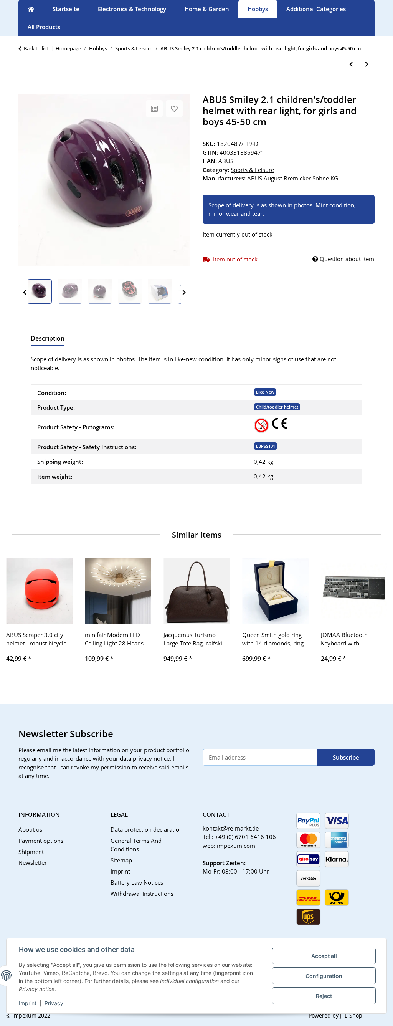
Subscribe (346, 757)
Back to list (36, 48)
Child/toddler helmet (277, 407)
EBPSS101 (265, 446)
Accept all (324, 956)
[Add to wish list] (174, 108)
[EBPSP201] (279, 423)
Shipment (31, 852)
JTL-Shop (351, 1015)
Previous (24, 292)
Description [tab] (47, 338)
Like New (265, 392)
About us (30, 829)
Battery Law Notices (137, 882)
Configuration (323, 976)
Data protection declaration (147, 829)
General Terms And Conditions (136, 845)
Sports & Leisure (252, 170)
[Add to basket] (24, 90)
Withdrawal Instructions (142, 893)
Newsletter (32, 862)
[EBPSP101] (261, 425)
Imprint (27, 1003)
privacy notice (151, 758)
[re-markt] (30, 9)
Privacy (54, 1003)
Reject (324, 996)
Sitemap (121, 860)
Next (184, 292)
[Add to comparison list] (154, 108)
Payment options (40, 840)
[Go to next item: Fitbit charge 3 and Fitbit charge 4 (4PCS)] (367, 64)
